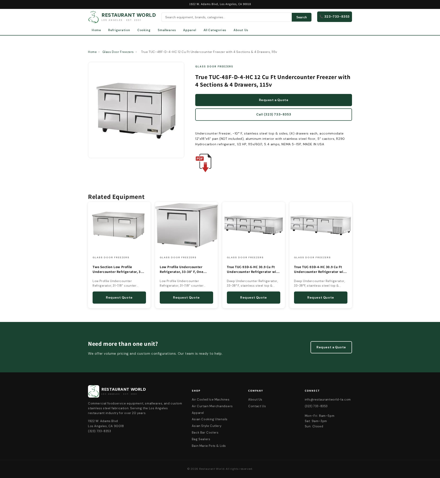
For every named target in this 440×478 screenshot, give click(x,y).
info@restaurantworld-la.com (328, 399)
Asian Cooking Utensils (210, 419)
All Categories (215, 30)
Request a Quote (274, 100)
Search (301, 17)
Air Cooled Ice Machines (211, 399)
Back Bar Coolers (205, 432)
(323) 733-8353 (316, 406)
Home (96, 30)
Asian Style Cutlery (206, 426)
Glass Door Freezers (118, 52)
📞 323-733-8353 (334, 16)
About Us (241, 30)
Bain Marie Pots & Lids (209, 446)
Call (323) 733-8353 (273, 114)
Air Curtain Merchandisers (212, 406)
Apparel (189, 30)
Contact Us (257, 406)
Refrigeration (119, 30)
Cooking (143, 30)
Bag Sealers (201, 439)
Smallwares (167, 30)
